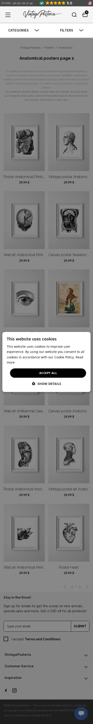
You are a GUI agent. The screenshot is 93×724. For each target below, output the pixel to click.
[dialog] (46, 362)
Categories (18, 30)
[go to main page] (41, 14)
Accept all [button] (48, 373)
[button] (8, 14)
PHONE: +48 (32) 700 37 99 (17, 3)
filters (66, 30)
